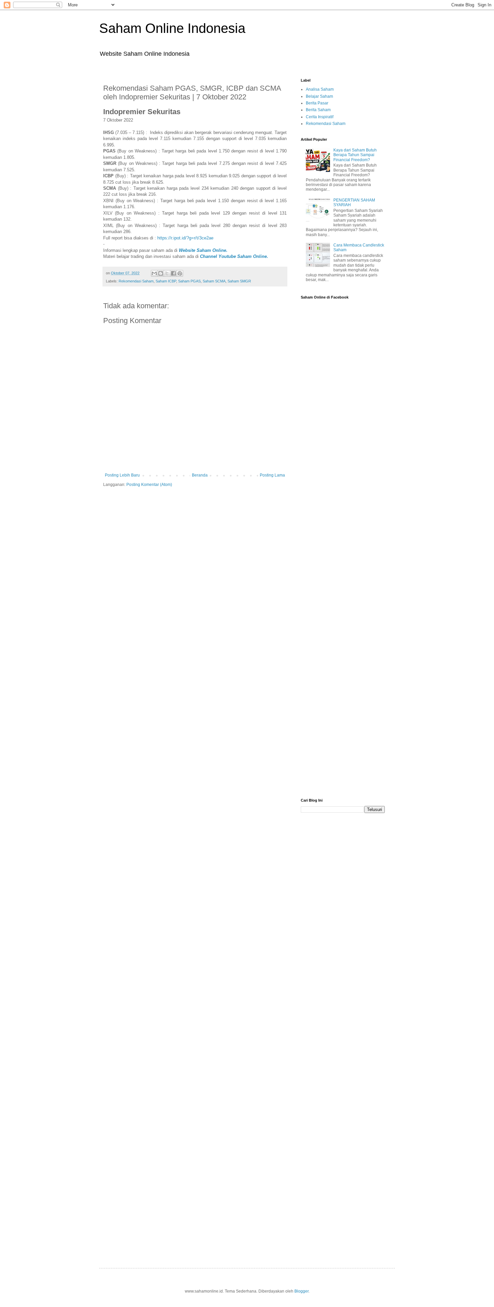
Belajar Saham (319, 96)
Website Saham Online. (204, 250)
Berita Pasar (317, 103)
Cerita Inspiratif (319, 117)
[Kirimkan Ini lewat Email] (154, 273)
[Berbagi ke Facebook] (173, 273)
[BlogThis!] (160, 273)
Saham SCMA (214, 281)
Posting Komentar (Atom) (149, 484)
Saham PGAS (189, 281)
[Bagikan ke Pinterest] (179, 273)
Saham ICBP (166, 281)
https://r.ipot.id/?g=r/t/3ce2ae (185, 237)
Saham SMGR (239, 281)
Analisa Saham (320, 89)
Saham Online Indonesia (172, 28)
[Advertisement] (343, 476)
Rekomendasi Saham (136, 281)
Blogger (301, 1291)
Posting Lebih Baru (122, 475)
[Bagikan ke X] (167, 273)
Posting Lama (272, 475)
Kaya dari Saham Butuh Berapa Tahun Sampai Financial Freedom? (355, 155)
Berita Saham (318, 109)
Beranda (200, 475)
